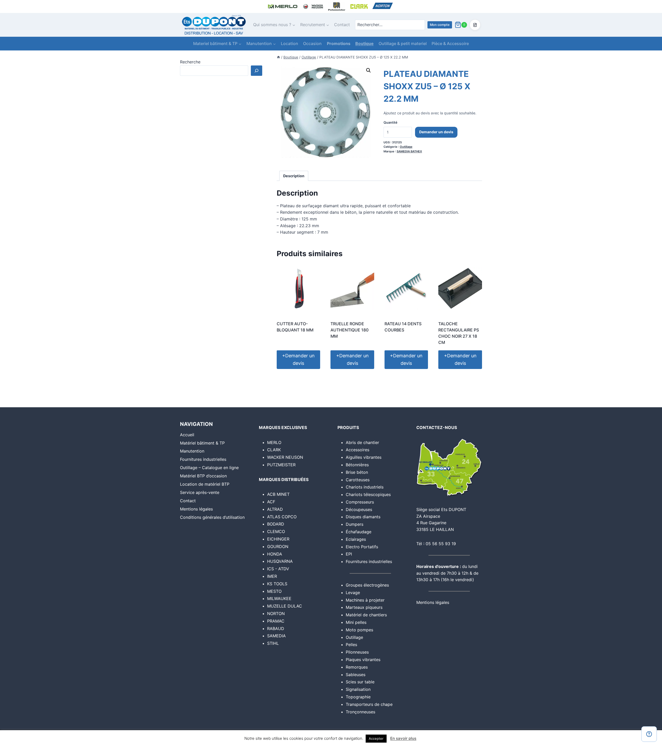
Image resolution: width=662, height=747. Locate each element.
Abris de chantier (362, 442)
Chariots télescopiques (368, 494)
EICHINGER (278, 539)
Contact (342, 24)
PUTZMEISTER (281, 464)
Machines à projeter (365, 600)
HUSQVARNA (280, 561)
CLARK (274, 449)
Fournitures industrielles (203, 459)
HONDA (274, 554)
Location (289, 43)
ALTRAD (275, 509)
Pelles (351, 644)
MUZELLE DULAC (284, 606)
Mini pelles (356, 622)
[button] (368, 70)
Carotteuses (358, 479)
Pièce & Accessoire (450, 43)
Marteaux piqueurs (364, 607)
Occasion (312, 43)
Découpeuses (359, 509)
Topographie (358, 696)
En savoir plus (403, 738)
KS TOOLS (277, 583)
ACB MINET (278, 494)
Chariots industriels (364, 487)
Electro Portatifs (362, 546)
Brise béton (357, 472)
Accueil (187, 434)
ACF (271, 501)
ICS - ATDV (278, 568)
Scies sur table (360, 681)
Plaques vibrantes (363, 659)
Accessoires (357, 449)
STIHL (273, 643)
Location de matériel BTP (204, 484)
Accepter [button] (376, 738)
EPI (349, 554)
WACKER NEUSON (285, 457)
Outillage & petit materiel (403, 43)
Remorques (357, 667)
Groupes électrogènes (367, 585)
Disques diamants (363, 516)
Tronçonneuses (360, 711)
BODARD (275, 524)
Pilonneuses (357, 652)
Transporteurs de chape (369, 704)
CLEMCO (276, 531)
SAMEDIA (276, 635)
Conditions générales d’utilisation (212, 517)
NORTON (276, 613)
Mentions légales (196, 509)
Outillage (406, 147)
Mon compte (440, 25)
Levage (353, 592)
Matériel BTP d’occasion (203, 475)
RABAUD (275, 628)
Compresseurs (360, 502)
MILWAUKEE (279, 598)
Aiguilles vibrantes (363, 457)
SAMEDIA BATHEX (409, 151)
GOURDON (277, 546)
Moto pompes (359, 629)
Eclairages (356, 539)
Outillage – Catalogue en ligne (209, 467)
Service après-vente (199, 492)
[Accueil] (278, 57)
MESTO (274, 591)
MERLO (274, 442)
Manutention (192, 451)
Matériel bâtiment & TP (202, 443)
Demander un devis (436, 132)
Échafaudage (358, 531)
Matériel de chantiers (366, 614)
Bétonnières (357, 464)
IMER (272, 576)
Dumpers (354, 524)
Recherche (190, 61)
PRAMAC (275, 621)
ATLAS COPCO (282, 516)
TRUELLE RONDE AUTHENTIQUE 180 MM (349, 330)
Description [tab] (293, 176)
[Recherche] (256, 70)
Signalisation (358, 689)
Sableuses (355, 674)
